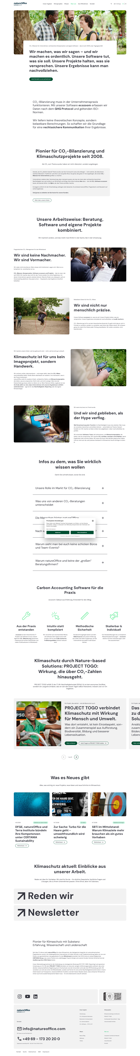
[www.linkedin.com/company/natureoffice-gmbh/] (35, 996)
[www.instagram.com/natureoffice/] (19, 996)
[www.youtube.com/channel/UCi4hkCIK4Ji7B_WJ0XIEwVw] (27, 996)
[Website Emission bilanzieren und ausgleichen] (113, 996)
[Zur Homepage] (20, 3)
